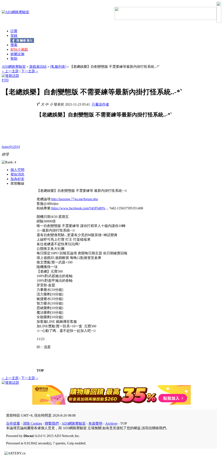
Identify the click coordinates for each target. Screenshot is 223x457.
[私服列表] (58, 66)
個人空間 (17, 170)
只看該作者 (100, 104)
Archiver (111, 423)
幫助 (13, 58)
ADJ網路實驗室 (14, 66)
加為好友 (17, 179)
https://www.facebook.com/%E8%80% (78, 208)
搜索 (13, 45)
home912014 (11, 147)
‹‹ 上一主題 (10, 71)
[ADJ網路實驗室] (15, 12)
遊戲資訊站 (38, 66)
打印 (5, 80)
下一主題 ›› (29, 71)
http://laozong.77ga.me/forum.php (74, 199)
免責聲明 (95, 423)
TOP (40, 370)
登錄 (13, 35)
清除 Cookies (32, 423)
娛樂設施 (17, 54)
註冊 (13, 31)
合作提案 (13, 423)
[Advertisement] (73, 158)
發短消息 (17, 174)
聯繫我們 (52, 423)
